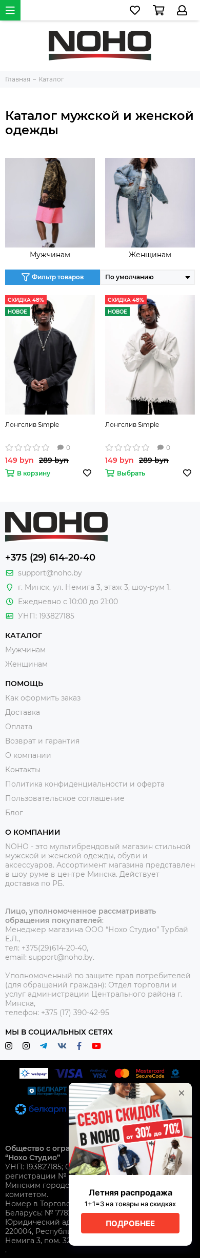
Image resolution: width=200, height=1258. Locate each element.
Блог (14, 812)
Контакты (23, 769)
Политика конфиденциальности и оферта (85, 784)
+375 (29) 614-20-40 (50, 557)
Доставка (22, 712)
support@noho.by (50, 573)
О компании (28, 755)
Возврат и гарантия (42, 741)
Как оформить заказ (43, 698)
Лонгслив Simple (32, 424)
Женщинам (150, 254)
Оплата (18, 726)
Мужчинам (50, 254)
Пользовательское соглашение (65, 798)
